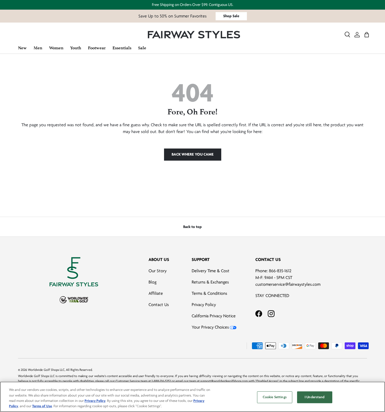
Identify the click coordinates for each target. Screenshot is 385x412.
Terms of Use (42, 406)
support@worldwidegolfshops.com (224, 381)
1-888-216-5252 (161, 381)
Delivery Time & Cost (210, 270)
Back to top (192, 227)
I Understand (315, 397)
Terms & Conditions (209, 293)
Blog (152, 282)
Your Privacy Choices (210, 327)
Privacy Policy (204, 304)
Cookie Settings (275, 397)
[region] (192, 397)
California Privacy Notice (214, 315)
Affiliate (156, 293)
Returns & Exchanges (210, 282)
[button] (367, 35)
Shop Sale (231, 16)
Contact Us (159, 304)
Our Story (158, 270)
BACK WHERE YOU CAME (193, 154)
